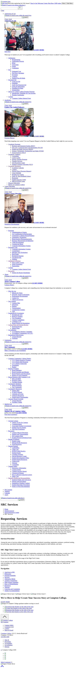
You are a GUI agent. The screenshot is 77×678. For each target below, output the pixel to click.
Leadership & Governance (16, 313)
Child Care (15, 449)
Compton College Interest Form (21, 98)
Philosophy (8, 574)
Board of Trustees (17, 316)
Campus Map (16, 303)
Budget (14, 367)
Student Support (13, 446)
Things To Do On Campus (20, 422)
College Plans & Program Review (18, 325)
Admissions (11, 58)
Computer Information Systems (21, 246)
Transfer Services (17, 161)
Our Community (10, 347)
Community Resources (15, 389)
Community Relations (14, 384)
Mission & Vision (17, 293)
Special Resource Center (19, 456)
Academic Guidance (14, 154)
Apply (6, 495)
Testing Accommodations (12, 590)
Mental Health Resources (19, 443)
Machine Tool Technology (20, 252)
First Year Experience (11, 414)
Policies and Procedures (19, 481)
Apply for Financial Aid (19, 85)
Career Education (10, 186)
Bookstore (15, 178)
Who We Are (12, 291)
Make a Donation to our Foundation (15, 350)
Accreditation (12, 330)
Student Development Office (20, 458)
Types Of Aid (16, 81)
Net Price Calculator (18, 73)
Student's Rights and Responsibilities (19, 478)
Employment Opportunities (20, 397)
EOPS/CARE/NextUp (18, 451)
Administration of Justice (19, 232)
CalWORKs (15, 448)
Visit (13, 311)
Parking (14, 306)
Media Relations (17, 385)
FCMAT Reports (17, 392)
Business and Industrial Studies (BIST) (23, 146)
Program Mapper (10, 138)
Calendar (7, 493)
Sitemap (7, 647)
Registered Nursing (17, 256)
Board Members (17, 370)
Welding (14, 259)
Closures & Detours (18, 473)
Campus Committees (18, 320)
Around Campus (13, 421)
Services (7, 577)
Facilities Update (17, 402)
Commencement (17, 424)
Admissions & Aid (10, 13)
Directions (15, 304)
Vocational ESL (16, 257)
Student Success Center (19, 179)
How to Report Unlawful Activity (22, 475)
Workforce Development (12, 224)
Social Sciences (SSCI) (19, 152)
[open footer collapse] (5, 617)
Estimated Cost (16, 71)
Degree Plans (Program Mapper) (21, 171)
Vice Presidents (16, 318)
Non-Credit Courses (18, 262)
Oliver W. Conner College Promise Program (21, 91)
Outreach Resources (18, 395)
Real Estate (15, 254)
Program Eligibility (10, 575)
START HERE (5, 602)
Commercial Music (17, 244)
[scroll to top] (2, 667)
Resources (11, 271)
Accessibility (8, 643)
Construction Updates (18, 310)
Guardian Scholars (17, 454)
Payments (15, 75)
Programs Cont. (13, 247)
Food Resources (17, 444)
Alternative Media (10, 579)
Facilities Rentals (17, 382)
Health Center (16, 441)
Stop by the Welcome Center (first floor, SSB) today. (46, 3)
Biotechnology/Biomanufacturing (22, 239)
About (6, 274)
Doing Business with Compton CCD (19, 377)
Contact (10, 96)
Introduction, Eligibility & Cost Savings (23, 93)
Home (6, 509)
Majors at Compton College (16, 184)
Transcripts (15, 64)
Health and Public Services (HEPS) (22, 149)
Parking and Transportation (20, 434)
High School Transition (11, 582)
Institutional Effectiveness (15, 335)
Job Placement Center (18, 163)
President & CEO (17, 315)
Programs (11, 230)
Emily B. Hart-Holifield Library (21, 176)
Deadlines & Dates (17, 88)
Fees (9, 70)
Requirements (16, 59)
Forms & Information (18, 86)
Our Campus (12, 301)
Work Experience (17, 264)
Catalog (14, 169)
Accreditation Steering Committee (22, 331)
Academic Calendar (18, 168)
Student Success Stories (19, 427)
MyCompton (8, 489)
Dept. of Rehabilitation (11, 584)
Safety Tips (15, 476)
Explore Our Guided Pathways (14, 107)
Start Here (8, 51)
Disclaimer (8, 641)
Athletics (7, 491)
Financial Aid (12, 80)
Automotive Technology (19, 237)
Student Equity (16, 453)
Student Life (8, 404)
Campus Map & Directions (20, 432)
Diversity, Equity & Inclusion (20, 294)
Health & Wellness (13, 439)
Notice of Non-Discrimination (21, 486)
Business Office (16, 380)
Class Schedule (16, 173)
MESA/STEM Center (18, 181)
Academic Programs (14, 144)
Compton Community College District (19, 358)
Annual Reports (16, 336)
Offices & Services (17, 299)
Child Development (18, 242)
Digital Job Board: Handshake (21, 272)
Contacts (14, 76)
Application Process (18, 61)
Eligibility (15, 83)
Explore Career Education (13, 193)
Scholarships (16, 90)
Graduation (15, 68)
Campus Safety (12, 466)
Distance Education (14, 183)
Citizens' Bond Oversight (15, 399)
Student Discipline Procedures (21, 485)
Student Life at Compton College (15, 411)
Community (8, 340)
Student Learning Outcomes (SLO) (22, 164)
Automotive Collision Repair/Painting (23, 235)
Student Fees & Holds (18, 78)
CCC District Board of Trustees (21, 360)
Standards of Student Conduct (21, 483)
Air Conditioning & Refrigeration (22, 234)
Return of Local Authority (19, 375)
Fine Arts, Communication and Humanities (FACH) (27, 147)
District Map (15, 390)
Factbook (15, 338)
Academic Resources (14, 166)
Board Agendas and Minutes (20, 372)
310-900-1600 (5, 637)
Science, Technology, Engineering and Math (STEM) (28, 151)
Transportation (16, 308)
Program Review (17, 326)
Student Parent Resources (19, 459)
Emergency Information (19, 468)
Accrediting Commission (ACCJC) (22, 333)
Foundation (15, 365)
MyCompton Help (17, 436)
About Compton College (12, 281)
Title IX (7, 640)
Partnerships (15, 266)
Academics (8, 100)
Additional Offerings (14, 261)
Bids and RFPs (16, 379)
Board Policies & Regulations (21, 323)
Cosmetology (16, 251)
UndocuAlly (15, 461)
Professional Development (20, 296)
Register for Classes (18, 174)
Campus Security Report (19, 471)
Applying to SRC (10, 572)
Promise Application (18, 95)
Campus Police (16, 469)
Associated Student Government (21, 426)
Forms (14, 66)
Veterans (14, 463)
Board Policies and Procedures (21, 373)
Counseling (15, 156)
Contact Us (15, 298)
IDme (13, 63)
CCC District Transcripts (19, 363)
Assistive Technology (11, 580)
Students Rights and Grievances (21, 480)
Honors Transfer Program (19, 159)
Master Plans (16, 328)
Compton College (6, 633)
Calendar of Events (17, 394)
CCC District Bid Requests (20, 362)
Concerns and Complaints (12, 589)
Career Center (16, 158)
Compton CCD (16, 321)
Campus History (9, 285)
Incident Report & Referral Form (21, 437)
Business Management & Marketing (22, 240)
